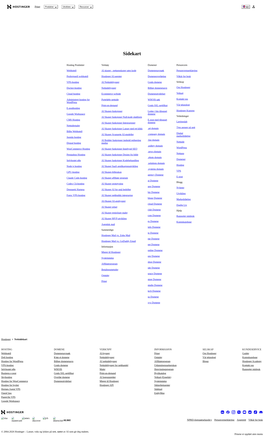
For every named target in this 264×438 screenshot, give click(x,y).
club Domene (154, 209)
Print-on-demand (109, 105)
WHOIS (58, 369)
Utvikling (181, 193)
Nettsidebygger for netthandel (114, 365)
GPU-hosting (73, 172)
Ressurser (84, 7)
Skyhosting (6, 377)
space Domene (155, 273)
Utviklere (67, 7)
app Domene (154, 186)
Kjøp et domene (61, 357)
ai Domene (153, 180)
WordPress (181, 147)
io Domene (153, 233)
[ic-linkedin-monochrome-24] (222, 412)
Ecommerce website (111, 93)
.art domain (153, 128)
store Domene (154, 279)
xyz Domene (154, 302)
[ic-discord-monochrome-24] (261, 412)
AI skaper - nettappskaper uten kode (118, 70)
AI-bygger (105, 353)
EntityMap (159, 393)
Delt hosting (7, 357)
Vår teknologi (183, 104)
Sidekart (158, 389)
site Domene (154, 267)
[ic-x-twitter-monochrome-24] (239, 412)
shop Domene (154, 262)
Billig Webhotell (74, 131)
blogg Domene (155, 198)
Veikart (179, 93)
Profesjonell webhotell (77, 76)
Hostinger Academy (252, 361)
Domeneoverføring (157, 76)
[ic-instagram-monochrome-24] (233, 412)
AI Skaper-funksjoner (111, 111)
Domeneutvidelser (156, 93)
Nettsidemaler (73, 125)
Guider (245, 353)
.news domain (154, 151)
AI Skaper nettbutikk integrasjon (117, 195)
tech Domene (154, 291)
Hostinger (6, 339)
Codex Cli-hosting (75, 183)
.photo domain (155, 157)
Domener (180, 159)
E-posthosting (73, 108)
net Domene (154, 244)
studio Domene (155, 285)
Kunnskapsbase (184, 222)
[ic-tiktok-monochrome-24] (255, 412)
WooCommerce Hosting (78, 149)
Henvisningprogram (164, 369)
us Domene (153, 297)
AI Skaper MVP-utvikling (114, 218)
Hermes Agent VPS (10, 389)
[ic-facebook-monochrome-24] (228, 412)
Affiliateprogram (109, 263)
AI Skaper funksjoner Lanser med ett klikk (122, 128)
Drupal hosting (74, 143)
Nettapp (180, 153)
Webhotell (71, 70)
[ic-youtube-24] (244, 412)
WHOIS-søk (154, 99)
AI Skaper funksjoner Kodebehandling (120, 160)
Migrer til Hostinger (111, 252)
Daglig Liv (181, 205)
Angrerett (241, 420)
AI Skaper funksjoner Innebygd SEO (119, 149)
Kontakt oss (182, 99)
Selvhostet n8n (74, 160)
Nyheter (180, 187)
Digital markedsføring (183, 134)
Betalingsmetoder (109, 269)
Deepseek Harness (75, 189)
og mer (67, 420)
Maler (102, 369)
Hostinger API (107, 385)
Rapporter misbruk (185, 216)
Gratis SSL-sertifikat (157, 105)
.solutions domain (156, 163)
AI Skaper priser (109, 207)
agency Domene (155, 175)
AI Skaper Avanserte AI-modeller (117, 134)
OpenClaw (6, 393)
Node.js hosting (74, 166)
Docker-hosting (74, 88)
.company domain (156, 134)
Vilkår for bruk (183, 76)
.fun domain (153, 140)
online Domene (155, 250)
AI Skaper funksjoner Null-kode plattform (121, 117)
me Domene (154, 238)
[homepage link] (18, 6)
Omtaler (105, 275)
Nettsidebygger (108, 88)
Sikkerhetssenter (162, 385)
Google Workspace (76, 114)
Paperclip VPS (8, 397)
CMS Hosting (73, 119)
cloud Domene (155, 204)
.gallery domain (155, 145)
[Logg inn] (254, 7)
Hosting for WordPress (12, 361)
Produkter (49, 7)
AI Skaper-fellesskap (111, 172)
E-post (179, 176)
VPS (178, 171)
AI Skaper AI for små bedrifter (116, 189)
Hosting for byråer (10, 385)
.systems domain (156, 169)
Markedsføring (183, 199)
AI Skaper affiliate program (114, 178)
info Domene (154, 227)
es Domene (153, 221)
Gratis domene (155, 82)
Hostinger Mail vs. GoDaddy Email (118, 241)
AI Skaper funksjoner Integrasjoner (118, 123)
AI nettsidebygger (108, 361)
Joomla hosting (74, 137)
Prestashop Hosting (76, 154)
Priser (37, 6)
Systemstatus (107, 258)
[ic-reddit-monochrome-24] (250, 412)
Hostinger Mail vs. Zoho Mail (115, 235)
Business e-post (8, 373)
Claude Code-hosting (77, 178)
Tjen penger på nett (185, 127)
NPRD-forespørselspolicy (199, 420)
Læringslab (181, 121)
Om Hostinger (183, 87)
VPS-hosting (73, 82)
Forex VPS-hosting (76, 195)
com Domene (154, 215)
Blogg (206, 361)
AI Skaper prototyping (112, 183)
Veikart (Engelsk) (162, 377)
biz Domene (154, 192)
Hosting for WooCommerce (14, 381)
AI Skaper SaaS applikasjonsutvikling (119, 166)
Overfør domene (62, 377)
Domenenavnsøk (156, 70)
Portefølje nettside (110, 99)
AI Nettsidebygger (110, 82)
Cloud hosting (73, 93)
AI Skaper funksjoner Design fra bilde (119, 154)
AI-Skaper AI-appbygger (113, 201)
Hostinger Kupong (185, 110)
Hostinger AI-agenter (111, 76)
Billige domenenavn (157, 88)
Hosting (180, 165)
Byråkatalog (160, 373)
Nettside (180, 141)
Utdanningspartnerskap (165, 365)
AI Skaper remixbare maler (114, 212)
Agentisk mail (108, 224)
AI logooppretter (108, 377)
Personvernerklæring (224, 420)
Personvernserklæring (186, 70)
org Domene (154, 256)
